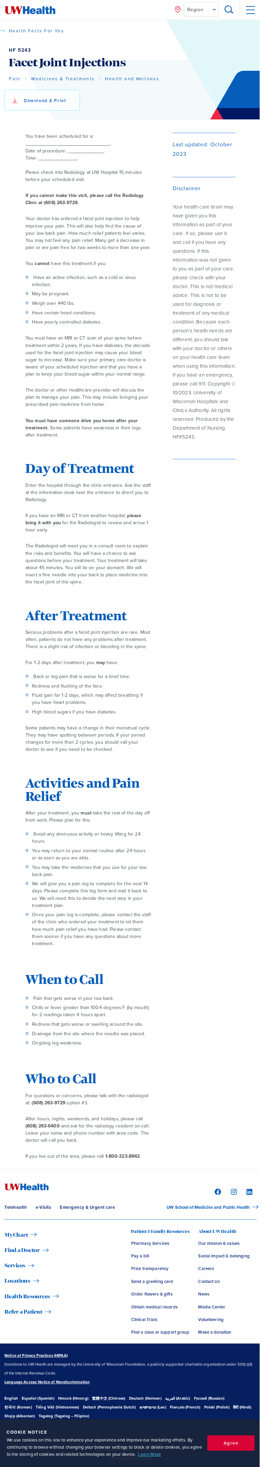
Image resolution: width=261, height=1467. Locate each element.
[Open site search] (229, 10)
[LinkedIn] (249, 1191)
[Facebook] (217, 1191)
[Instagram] (233, 1191)
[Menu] (250, 10)
